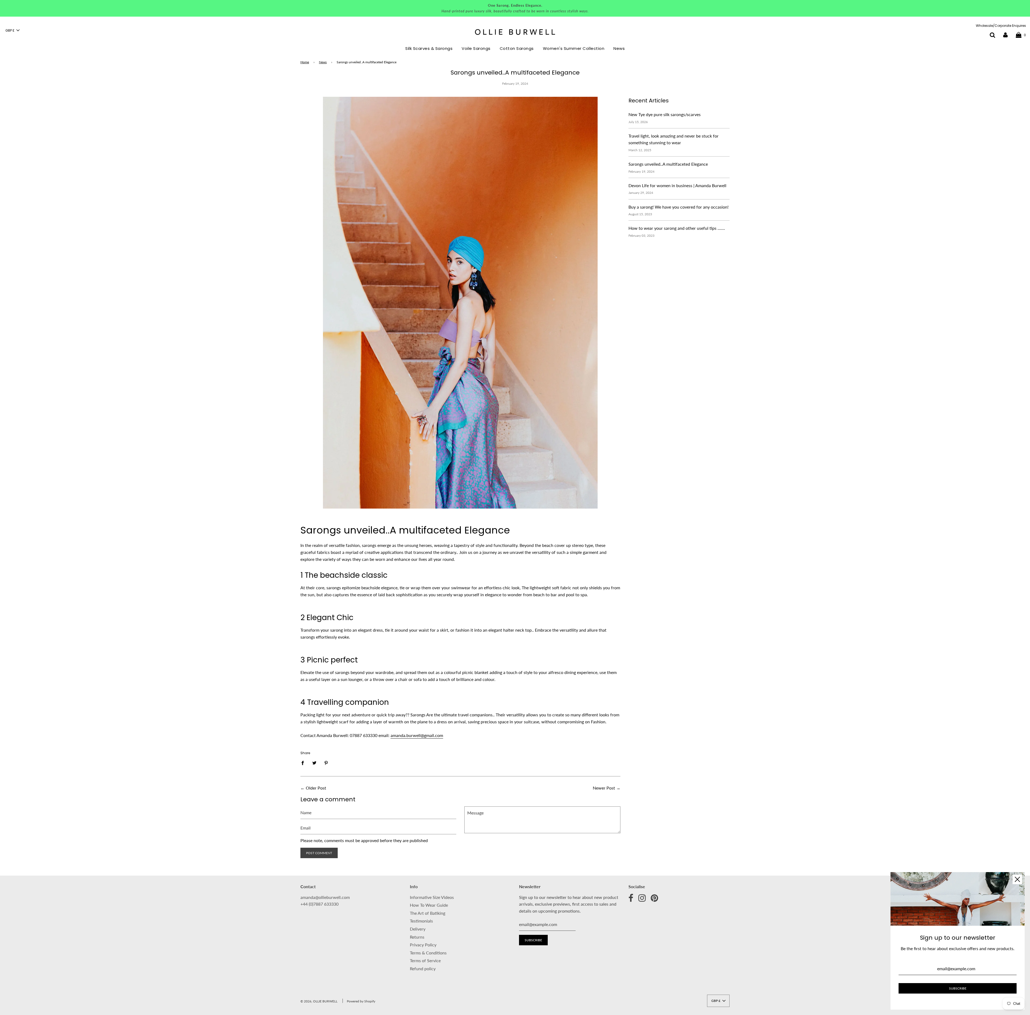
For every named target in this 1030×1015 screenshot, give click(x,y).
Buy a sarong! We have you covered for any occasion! (678, 206)
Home (304, 62)
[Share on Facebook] (304, 762)
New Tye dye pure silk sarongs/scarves (664, 114)
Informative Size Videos (432, 897)
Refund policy (423, 968)
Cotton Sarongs (517, 48)
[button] (12, 30)
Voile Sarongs (476, 48)
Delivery (417, 928)
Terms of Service (425, 960)
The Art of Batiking (427, 913)
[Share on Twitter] (314, 762)
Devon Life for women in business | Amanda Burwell (677, 185)
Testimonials (421, 920)
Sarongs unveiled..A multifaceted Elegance (668, 163)
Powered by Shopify (361, 1001)
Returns (417, 936)
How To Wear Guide (429, 904)
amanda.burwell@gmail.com (417, 735)
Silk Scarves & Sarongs (429, 48)
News (619, 48)
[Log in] (1005, 35)
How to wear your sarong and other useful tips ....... (676, 228)
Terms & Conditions (428, 952)
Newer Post (604, 787)
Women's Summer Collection (574, 48)
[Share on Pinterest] (326, 762)
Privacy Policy (423, 944)
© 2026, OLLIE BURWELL (318, 1001)
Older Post (316, 787)
